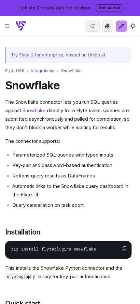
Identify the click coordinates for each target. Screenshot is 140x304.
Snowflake (34, 110)
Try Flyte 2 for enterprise (37, 54)
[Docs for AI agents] (107, 26)
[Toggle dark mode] (133, 26)
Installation (22, 232)
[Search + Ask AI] (93, 26)
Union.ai (96, 54)
